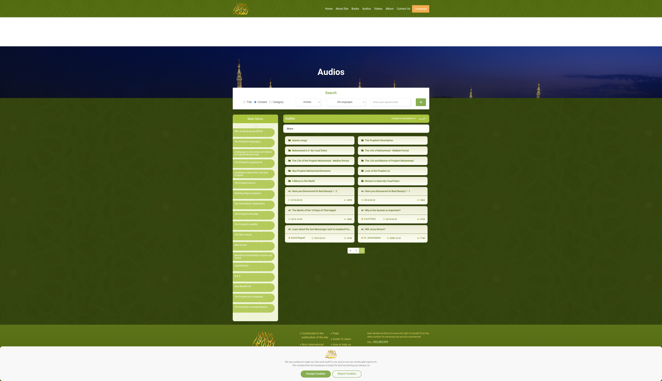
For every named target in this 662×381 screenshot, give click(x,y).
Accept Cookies (315, 373)
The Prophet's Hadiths (246, 224)
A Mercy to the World (303, 181)
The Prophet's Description (378, 140)
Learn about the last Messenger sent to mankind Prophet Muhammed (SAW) (333, 229)
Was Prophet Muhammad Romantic (311, 170)
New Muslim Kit (242, 286)
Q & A (237, 276)
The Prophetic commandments (250, 307)
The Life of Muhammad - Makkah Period (386, 150)
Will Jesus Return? (374, 229)
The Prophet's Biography (247, 141)
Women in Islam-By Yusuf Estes (381, 181)
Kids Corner (240, 245)
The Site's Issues (243, 234)
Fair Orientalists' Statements (249, 203)
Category (278, 102)
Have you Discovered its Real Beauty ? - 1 (387, 191)
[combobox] (308, 102)
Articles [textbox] (307, 102)
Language (421, 8)
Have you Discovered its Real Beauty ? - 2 (314, 191)
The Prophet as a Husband (248, 296)
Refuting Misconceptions (247, 193)
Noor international (313, 344)
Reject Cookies (347, 373)
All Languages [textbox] (344, 102)
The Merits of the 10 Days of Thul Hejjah (314, 210)
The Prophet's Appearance (248, 162)
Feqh (336, 333)
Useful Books (241, 265)
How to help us (342, 344)
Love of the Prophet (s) (377, 170)
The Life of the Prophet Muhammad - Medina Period (320, 160)
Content (262, 102)
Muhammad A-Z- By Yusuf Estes (309, 150)
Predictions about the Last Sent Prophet (251, 174)
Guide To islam (342, 339)
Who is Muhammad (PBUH (248, 131)
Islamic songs (299, 140)
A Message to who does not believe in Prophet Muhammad (253, 153)
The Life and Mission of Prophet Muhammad (389, 160)
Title (249, 102)
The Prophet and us (244, 183)
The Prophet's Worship (246, 214)
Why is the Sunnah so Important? (382, 210)
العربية (422, 118)
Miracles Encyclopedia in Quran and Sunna (253, 256)
